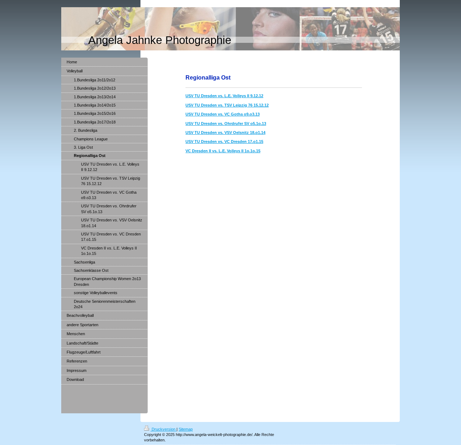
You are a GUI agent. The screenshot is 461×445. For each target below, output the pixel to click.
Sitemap (186, 429)
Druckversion (163, 429)
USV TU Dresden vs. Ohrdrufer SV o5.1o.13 (225, 123)
